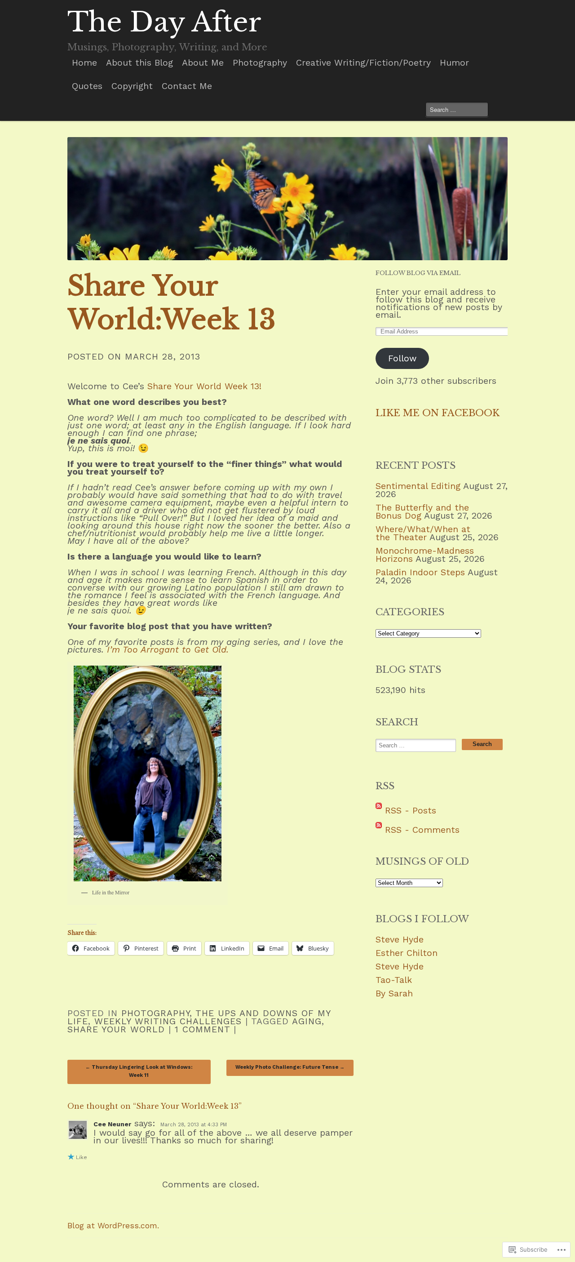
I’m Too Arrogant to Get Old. (168, 649)
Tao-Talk (394, 980)
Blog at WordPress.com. (113, 1225)
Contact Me (187, 86)
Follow (402, 358)
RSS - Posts (410, 810)
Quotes (87, 86)
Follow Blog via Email (418, 273)
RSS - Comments (422, 830)
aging (307, 1021)
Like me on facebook (438, 413)
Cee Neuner (112, 1124)
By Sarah (394, 993)
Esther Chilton (407, 953)
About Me (203, 63)
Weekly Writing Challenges (168, 1021)
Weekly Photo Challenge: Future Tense (290, 1067)
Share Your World (116, 1029)
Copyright (132, 86)
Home (84, 63)
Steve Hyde (400, 939)
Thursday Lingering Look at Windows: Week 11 (138, 1071)
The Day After (164, 22)
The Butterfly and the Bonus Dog (422, 511)
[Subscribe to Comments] (379, 830)
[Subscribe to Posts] (379, 810)
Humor (454, 63)
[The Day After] (287, 198)
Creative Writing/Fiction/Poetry (363, 63)
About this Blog (139, 63)
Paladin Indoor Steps (420, 572)
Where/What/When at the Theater (423, 533)
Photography (260, 63)
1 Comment (202, 1029)
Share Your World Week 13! (204, 386)
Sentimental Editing (418, 486)
